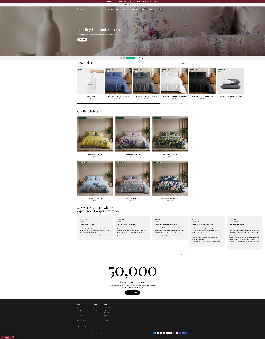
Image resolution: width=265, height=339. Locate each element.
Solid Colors (135, 9)
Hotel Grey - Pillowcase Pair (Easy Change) (230, 96)
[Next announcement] (146, 4)
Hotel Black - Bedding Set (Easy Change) (203, 96)
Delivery (79, 318)
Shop (105, 9)
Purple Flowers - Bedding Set (132, 154)
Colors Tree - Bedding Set (132, 198)
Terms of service (96, 333)
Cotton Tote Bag (90, 96)
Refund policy (80, 333)
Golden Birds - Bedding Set (95, 154)
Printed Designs (125, 9)
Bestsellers (107, 320)
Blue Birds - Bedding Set (95, 198)
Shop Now (82, 39)
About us (95, 307)
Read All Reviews (132, 292)
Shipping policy (104, 333)
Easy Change (114, 9)
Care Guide (80, 313)
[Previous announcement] (119, 4)
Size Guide (79, 310)
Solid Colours (107, 315)
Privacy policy (88, 333)
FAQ (78, 307)
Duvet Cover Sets (108, 310)
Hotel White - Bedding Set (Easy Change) (174, 96)
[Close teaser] (13, 336)
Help (158, 9)
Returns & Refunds (81, 320)
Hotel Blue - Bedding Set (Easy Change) (118, 96)
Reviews (144, 9)
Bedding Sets (107, 307)
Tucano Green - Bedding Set (169, 154)
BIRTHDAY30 (155, 1)
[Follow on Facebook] (78, 327)
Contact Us (80, 315)
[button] (7, 337)
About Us (151, 9)
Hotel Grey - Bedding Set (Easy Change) (146, 96)
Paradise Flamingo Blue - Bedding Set (170, 198)
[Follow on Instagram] (82, 327)
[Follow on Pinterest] (85, 327)
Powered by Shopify (89, 332)
